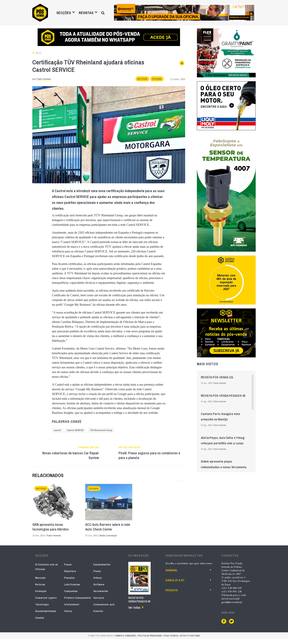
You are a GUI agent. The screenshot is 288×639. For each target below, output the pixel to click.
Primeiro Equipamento (77, 597)
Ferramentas (100, 591)
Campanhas (71, 591)
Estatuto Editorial (190, 635)
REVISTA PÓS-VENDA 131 (217, 377)
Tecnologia (42, 604)
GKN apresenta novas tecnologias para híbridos (50, 527)
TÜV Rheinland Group (101, 430)
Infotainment (71, 604)
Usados (39, 617)
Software (98, 584)
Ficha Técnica (170, 635)
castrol (57, 430)
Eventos (98, 611)
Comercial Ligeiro (46, 597)
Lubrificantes (72, 584)
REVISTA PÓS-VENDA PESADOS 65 (223, 395)
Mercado (40, 577)
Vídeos (97, 577)
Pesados (69, 577)
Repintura (70, 571)
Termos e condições (125, 635)
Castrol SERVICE (75, 430)
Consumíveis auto (104, 604)
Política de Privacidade (150, 635)
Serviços (98, 597)
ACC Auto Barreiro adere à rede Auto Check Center (107, 527)
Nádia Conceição (108, 535)
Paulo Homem (43, 79)
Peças (68, 564)
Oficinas (157, 79)
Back (38, 53)
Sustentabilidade (45, 611)
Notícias (142, 79)
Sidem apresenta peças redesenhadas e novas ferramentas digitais (224, 467)
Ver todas (134, 607)
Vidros (68, 611)
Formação (41, 591)
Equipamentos (101, 564)
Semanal (172, 570)
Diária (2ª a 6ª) (175, 580)
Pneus (97, 571)
